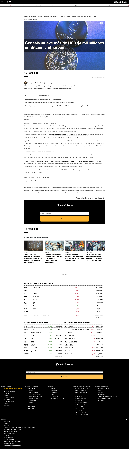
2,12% (53, 5)
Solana (35, 299)
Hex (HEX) (79, 411)
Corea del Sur (89, 252)
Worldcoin (72, 354)
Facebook (32, 406)
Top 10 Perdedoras (81, 392)
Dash (32, 329)
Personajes (101, 394)
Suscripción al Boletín (104, 398)
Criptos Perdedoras (75, 322)
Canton (33, 335)
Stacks (71, 326)
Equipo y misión (32, 400)
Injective (71, 335)
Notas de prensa (56, 396)
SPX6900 (72, 338)
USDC (26, 293)
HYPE (8, 5)
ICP (25, 332)
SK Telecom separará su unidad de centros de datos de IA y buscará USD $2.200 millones (94, 257)
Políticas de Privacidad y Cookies (13, 445)
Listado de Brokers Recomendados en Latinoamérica (19, 427)
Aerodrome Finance (75, 348)
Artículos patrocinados (57, 398)
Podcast (7, 405)
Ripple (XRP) (79, 401)
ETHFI (67, 332)
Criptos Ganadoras (34, 322)
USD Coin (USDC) (81, 403)
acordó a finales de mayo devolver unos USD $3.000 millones (70, 134)
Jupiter (71, 351)
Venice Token (73, 341)
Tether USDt (36, 287)
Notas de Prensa (65, 16)
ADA (84, 5)
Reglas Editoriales (33, 398)
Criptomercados (10, 391)
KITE (25, 326)
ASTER (26, 354)
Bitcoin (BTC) (80, 396)
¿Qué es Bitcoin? (9, 437)
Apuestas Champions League (13, 388)
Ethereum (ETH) (81, 398)
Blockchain (47, 252)
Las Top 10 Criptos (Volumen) (39, 283)
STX (66, 326)
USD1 (25, 315)
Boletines (101, 400)
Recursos (80, 16)
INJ (66, 335)
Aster (32, 354)
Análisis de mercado (104, 388)
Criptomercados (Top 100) (83, 388)
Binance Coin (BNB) (82, 415)
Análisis (55, 16)
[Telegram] (35, 73)
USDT (26, 287)
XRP (25, 302)
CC (25, 335)
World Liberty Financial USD (41, 315)
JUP (66, 351)
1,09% (27, 5)
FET (66, 329)
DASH (26, 329)
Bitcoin (39, 16)
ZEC (21, 5)
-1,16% (66, 5)
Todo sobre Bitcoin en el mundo (107, 396)
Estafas (6, 395)
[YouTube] (32, 73)
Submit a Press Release (35, 396)
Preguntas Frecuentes (10, 431)
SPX (66, 338)
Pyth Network (35, 351)
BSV (25, 348)
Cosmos (33, 344)
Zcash (34, 306)
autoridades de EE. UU (69, 161)
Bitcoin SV (34, 348)
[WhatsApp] (27, 73)
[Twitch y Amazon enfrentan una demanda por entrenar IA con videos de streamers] (75, 246)
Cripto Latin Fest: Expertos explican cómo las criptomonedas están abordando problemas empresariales (33, 258)
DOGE (33, 5)
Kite (32, 326)
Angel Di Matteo (35, 83)
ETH (25, 296)
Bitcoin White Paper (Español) (13, 441)
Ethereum (46, 16)
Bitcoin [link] (49, 88)
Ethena (71, 344)
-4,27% (91, 5)
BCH (111, 5)
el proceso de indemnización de (89, 161)
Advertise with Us (33, 392)
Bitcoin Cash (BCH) (81, 405)
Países (53, 388)
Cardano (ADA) (80, 409)
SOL (25, 299)
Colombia (26, 252)
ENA (66, 344)
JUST (32, 338)
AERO (67, 348)
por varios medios (79, 126)
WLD (66, 354)
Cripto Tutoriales (9, 401)
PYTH (26, 351)
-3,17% (78, 5)
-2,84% (42, 5)
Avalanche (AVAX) (81, 413)
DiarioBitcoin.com (99, 317)
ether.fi (71, 332)
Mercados (54, 390)
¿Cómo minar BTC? (9, 439)
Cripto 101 (7, 435)
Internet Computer (36, 332)
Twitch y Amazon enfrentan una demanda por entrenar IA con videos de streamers (74, 257)
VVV (66, 341)
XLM (97, 5)
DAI (124, 5)
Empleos (30, 402)
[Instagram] (30, 73)
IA (51, 16)
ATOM (26, 344)
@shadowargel (48, 83)
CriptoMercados (30, 16)
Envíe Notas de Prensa (34, 394)
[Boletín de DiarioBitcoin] (37, 73)
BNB (25, 309)
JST (25, 338)
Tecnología (54, 394)
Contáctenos (31, 388)
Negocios (54, 392)
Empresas (30, 19)
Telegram (31, 408)
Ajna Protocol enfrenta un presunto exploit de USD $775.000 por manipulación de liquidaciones (54, 258)
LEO (48, 5)
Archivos (94, 16)
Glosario (6, 403)
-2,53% (106, 5)
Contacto (87, 16)
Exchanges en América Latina (12, 429)
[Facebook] (28, 73)
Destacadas (101, 392)
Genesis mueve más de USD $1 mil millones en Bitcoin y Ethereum (64, 45)
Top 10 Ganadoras (81, 390)
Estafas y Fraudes (9, 433)
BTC (25, 290)
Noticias (6, 393)
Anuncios (30, 390)
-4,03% (119, 5)
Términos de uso (9, 443)
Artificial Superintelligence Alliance (79, 329)
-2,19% (15, 5)
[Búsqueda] (5, 2)
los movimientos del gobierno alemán (50, 161)
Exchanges (7, 399)
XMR (59, 5)
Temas (73, 16)
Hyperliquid (36, 312)
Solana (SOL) (80, 407)
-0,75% (2, 5)
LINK (72, 5)
